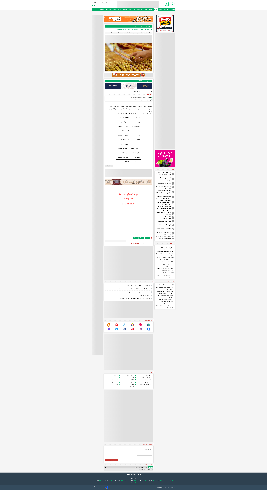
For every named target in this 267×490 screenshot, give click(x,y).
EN (110, 3)
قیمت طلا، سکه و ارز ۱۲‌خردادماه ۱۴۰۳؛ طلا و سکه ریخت (138, 285)
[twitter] (136, 244)
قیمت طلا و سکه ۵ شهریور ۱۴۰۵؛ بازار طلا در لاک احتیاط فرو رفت (164, 265)
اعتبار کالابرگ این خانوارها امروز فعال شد (165, 257)
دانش (134, 9)
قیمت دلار (147, 238)
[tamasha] (117, 326)
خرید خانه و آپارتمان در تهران (145, 384)
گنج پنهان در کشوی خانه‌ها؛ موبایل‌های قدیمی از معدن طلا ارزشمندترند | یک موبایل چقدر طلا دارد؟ (164, 305)
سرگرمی (115, 9)
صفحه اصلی (172, 9)
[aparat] (140, 326)
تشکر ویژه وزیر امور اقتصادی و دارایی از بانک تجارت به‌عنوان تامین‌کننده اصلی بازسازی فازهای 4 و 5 (163, 202)
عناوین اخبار (166, 9)
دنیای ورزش (132, 377)
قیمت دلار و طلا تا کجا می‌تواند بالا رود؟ (164, 225)
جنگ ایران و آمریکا (168, 481)
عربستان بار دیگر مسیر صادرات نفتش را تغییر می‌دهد (165, 276)
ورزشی (130, 9)
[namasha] (132, 330)
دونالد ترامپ (96, 481)
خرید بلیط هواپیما (114, 382)
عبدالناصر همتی (117, 481)
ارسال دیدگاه (111, 460)
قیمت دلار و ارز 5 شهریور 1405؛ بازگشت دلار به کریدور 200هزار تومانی (165, 269)
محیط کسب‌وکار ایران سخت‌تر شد (164, 183)
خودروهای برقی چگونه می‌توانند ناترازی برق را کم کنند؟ (164, 217)
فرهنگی (120, 9)
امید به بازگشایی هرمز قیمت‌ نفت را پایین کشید (164, 213)
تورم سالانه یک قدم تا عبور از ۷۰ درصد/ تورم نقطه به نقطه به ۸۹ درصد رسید (164, 178)
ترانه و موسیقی (115, 377)
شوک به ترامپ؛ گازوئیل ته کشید (164, 221)
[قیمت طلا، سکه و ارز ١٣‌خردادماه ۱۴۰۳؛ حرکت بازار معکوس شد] (138, 244)
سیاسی (160, 9)
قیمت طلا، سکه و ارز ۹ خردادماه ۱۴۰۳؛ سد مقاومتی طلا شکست (137, 292)
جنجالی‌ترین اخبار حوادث (146, 377)
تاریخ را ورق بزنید (114, 380)
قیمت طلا (141, 238)
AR (112, 3)
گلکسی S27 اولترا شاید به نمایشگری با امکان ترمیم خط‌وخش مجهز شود (163, 173)
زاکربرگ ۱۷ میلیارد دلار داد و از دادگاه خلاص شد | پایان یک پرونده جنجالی (163, 197)
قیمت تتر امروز (148, 382)
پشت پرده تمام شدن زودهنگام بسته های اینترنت (141, 100)
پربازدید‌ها (172, 243)
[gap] (109, 330)
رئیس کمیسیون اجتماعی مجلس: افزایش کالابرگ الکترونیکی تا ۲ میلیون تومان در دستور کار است (163, 208)
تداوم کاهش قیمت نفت (168, 272)
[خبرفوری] (167, 4)
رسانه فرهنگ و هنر (147, 375)
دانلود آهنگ (116, 384)
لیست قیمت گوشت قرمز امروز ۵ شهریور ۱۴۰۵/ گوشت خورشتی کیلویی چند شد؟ (163, 192)
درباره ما (139, 474)
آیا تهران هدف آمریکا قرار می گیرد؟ (166, 285)
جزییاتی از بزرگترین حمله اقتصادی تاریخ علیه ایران (141, 97)
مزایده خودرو (132, 384)
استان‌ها (125, 9)
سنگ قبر (132, 382)
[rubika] (132, 326)
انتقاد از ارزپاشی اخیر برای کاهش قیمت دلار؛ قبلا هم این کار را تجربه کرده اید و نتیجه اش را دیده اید (164, 253)
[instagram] (140, 330)
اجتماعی (150, 9)
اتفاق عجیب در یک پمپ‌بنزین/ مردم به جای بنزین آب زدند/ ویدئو (163, 237)
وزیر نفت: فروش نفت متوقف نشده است (164, 229)
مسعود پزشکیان (141, 481)
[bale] (148, 326)
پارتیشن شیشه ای (147, 386)
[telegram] (124, 326)
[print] (149, 81)
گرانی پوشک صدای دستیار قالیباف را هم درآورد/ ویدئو (164, 233)
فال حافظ (150, 481)
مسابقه (128, 474)
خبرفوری (161, 487)
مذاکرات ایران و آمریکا (129, 481)
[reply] (106, 467)
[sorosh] (148, 330)
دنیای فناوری (132, 379)
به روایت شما (109, 9)
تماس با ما (133, 474)
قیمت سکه (136, 238)
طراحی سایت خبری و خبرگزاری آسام (98, 487)
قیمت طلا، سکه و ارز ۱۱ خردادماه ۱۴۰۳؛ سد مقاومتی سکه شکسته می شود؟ (134, 289)
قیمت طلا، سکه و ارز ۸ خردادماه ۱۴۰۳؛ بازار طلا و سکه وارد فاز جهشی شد (135, 298)
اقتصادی (156, 9)
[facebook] (132, 244)
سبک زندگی (139, 9)
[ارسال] (147, 81)
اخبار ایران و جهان (147, 379)
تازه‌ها (173, 169)
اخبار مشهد (116, 375)
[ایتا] (109, 326)
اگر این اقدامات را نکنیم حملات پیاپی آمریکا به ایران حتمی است (164, 288)
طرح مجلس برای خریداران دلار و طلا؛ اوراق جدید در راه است (163, 187)
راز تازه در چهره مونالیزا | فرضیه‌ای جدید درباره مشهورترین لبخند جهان (165, 300)
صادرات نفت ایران (106, 481)
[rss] (95, 5)
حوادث (145, 9)
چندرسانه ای (102, 9)
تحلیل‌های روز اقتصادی (130, 375)
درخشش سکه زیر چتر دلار (144, 295)
